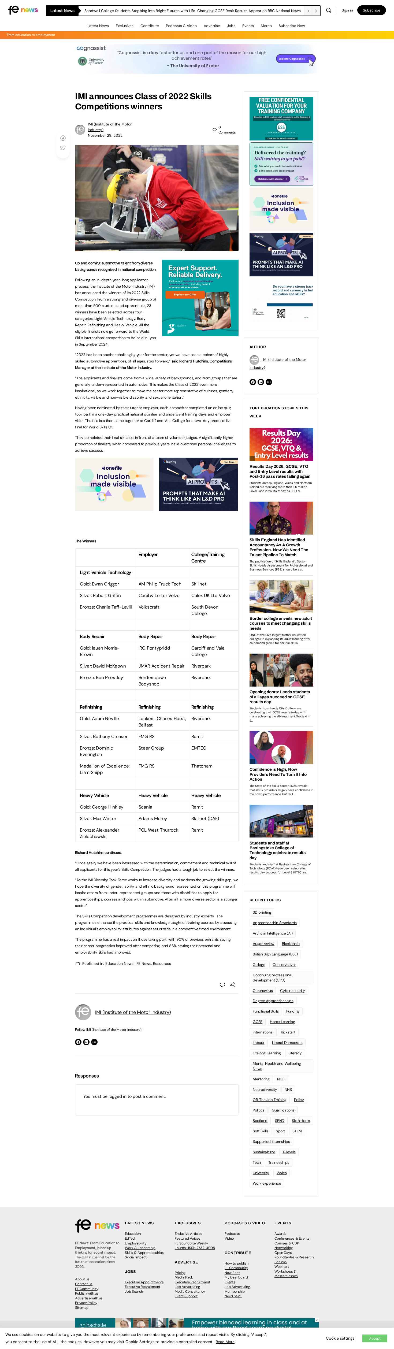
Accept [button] (375, 1338)
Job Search (134, 1291)
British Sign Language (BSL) (275, 954)
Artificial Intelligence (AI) (272, 933)
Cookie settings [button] (340, 1338)
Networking (283, 1248)
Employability (135, 1243)
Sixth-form (301, 1120)
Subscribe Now (292, 25)
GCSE (257, 1021)
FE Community (86, 1289)
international (263, 1032)
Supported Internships (271, 1141)
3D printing (262, 912)
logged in (118, 1096)
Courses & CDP (286, 1243)
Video (229, 1238)
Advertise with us (89, 1298)
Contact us (83, 1284)
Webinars (281, 1266)
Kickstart (288, 1032)
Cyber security (292, 990)
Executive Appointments (144, 1282)
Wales (282, 1172)
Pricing (180, 1272)
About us (82, 1279)
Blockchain (291, 943)
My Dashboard (236, 1277)
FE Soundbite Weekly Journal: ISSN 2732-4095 (195, 1245)
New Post (232, 1272)
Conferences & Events (292, 1238)
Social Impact (136, 1257)
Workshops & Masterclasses (286, 1273)
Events (248, 25)
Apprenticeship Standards (275, 922)
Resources (162, 963)
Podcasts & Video (181, 25)
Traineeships (278, 1162)
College (259, 964)
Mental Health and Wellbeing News (277, 1066)
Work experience (267, 1183)
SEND (279, 1120)
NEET (281, 1079)
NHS (288, 1089)
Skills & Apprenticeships (144, 1252)
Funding (292, 1011)
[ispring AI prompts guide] (198, 508)
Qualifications (283, 1110)
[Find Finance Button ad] (281, 163)
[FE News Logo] (23, 10)
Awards (280, 1233)
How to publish (236, 1263)
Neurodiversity (265, 1089)
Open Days (283, 1252)
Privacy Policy (86, 1302)
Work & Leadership (140, 1248)
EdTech (130, 1238)
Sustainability (264, 1152)
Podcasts (232, 1233)
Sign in (347, 10)
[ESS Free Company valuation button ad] (281, 118)
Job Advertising (187, 1286)
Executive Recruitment (142, 1286)
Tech (257, 1162)
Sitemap (81, 1307)
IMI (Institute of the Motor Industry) (133, 1012)
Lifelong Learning (267, 1053)
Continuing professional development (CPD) (272, 978)
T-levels (289, 1152)
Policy (299, 1099)
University (261, 1172)
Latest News (98, 25)
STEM (297, 1131)
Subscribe (371, 10)
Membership (235, 1291)
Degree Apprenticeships (273, 1000)
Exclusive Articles (188, 1233)
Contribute (149, 25)
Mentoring (261, 1079)
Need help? (233, 1296)
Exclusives (124, 25)
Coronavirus (263, 990)
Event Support (186, 1296)
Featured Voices (187, 1238)
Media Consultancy (190, 1291)
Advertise (212, 25)
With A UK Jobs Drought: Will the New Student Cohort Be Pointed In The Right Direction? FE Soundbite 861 (175, 10)
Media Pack (184, 1277)
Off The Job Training (270, 1099)
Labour (259, 1042)
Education (133, 1233)
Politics (258, 1110)
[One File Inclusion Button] (114, 508)
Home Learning (282, 1021)
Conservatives (284, 964)
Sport (280, 1131)
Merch (266, 25)
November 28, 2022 (105, 135)
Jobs (231, 25)
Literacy (295, 1053)
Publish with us (87, 1293)
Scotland (260, 1120)
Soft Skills (260, 1131)
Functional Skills (266, 1011)
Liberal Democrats (287, 1042)
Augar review (263, 943)
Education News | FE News (128, 963)
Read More (225, 1341)
